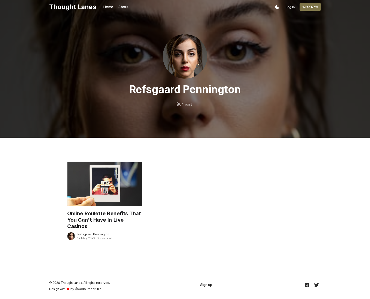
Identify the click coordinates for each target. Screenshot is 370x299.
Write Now (310, 7)
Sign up (206, 285)
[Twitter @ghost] (316, 284)
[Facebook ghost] (307, 284)
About (123, 7)
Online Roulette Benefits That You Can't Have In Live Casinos (104, 219)
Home (108, 7)
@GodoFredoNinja (88, 289)
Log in (290, 7)
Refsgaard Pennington (93, 234)
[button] (277, 7)
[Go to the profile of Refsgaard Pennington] (71, 236)
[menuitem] (206, 284)
